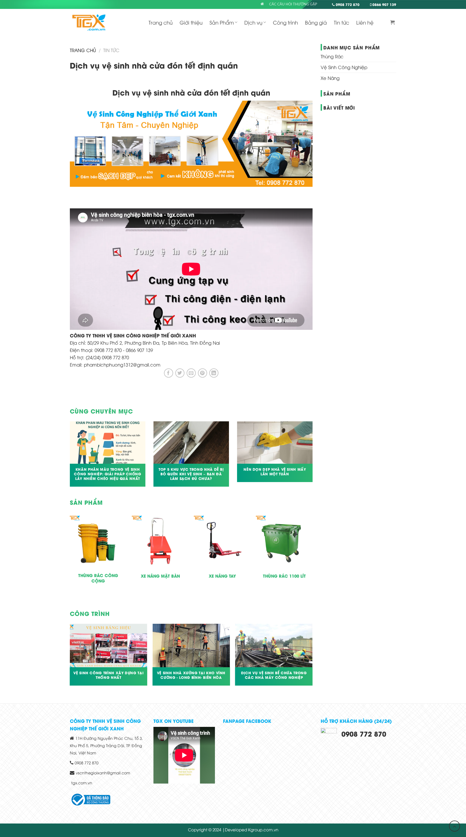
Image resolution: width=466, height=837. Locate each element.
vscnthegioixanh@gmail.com (103, 772)
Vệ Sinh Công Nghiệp (344, 67)
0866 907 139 (383, 4)
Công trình (285, 22)
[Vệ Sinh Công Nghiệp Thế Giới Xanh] (89, 22)
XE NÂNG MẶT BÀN (160, 576)
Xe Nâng (330, 78)
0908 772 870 (347, 4)
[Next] (314, 457)
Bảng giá (316, 22)
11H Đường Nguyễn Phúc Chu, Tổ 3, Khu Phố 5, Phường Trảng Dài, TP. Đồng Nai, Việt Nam (106, 745)
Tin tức (341, 22)
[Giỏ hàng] (393, 22)
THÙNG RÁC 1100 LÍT (284, 576)
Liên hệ (365, 22)
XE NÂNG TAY (222, 576)
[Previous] (69, 457)
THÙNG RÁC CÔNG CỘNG (98, 578)
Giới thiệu (191, 22)
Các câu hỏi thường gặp (293, 4)
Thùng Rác (332, 56)
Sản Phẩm (222, 22)
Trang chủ (161, 22)
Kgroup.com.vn (263, 829)
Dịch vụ (253, 22)
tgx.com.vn (81, 782)
